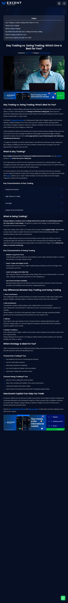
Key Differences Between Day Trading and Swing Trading (23, 32)
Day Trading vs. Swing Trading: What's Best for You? (22, 23)
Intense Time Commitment (14, 210)
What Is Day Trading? (12, 26)
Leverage (8, 203)
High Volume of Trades (12, 196)
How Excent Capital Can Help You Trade (18, 38)
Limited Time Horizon (12, 189)
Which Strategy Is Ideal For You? (15, 35)
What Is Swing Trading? (12, 29)
